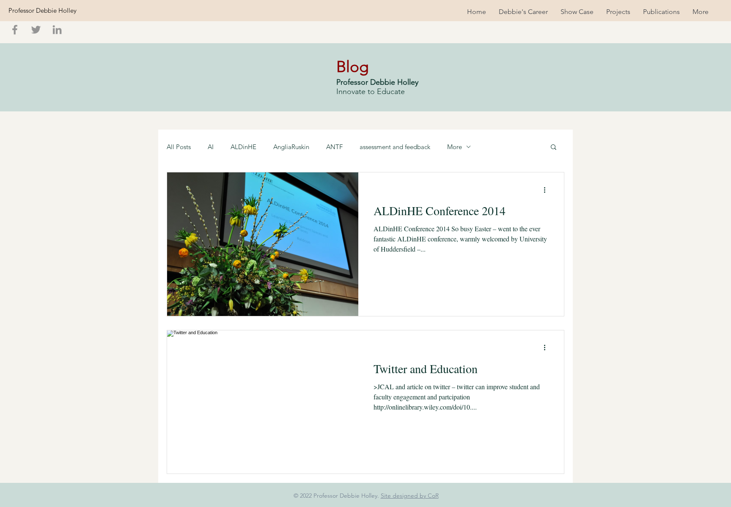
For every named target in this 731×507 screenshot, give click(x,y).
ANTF (334, 147)
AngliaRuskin (291, 147)
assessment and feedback (395, 147)
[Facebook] (14, 29)
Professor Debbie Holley (42, 10)
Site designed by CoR (410, 495)
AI (211, 147)
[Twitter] (36, 29)
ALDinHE (243, 147)
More (454, 147)
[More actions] (547, 190)
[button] (554, 147)
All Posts (179, 147)
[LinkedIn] (57, 29)
